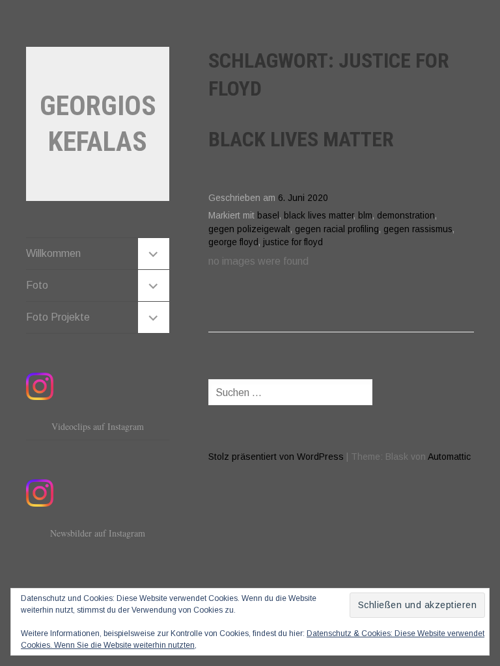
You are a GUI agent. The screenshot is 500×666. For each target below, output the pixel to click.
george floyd (233, 242)
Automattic (449, 456)
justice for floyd (293, 242)
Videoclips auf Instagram (97, 426)
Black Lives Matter (301, 139)
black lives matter (319, 215)
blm (365, 215)
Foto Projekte (58, 317)
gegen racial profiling (337, 229)
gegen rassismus (417, 229)
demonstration (406, 215)
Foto (37, 285)
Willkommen (53, 253)
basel (268, 215)
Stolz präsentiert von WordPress (276, 456)
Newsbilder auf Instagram (97, 533)
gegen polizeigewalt (249, 229)
